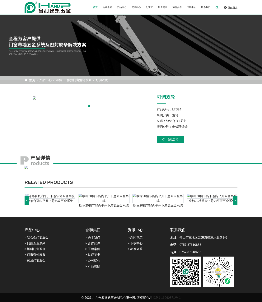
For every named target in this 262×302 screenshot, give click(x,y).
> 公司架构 (92, 260)
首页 (95, 7)
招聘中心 (191, 7)
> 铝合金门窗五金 (37, 237)
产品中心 (121, 7)
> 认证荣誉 (92, 254)
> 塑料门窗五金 (35, 249)
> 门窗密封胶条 (35, 254)
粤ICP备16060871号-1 (165, 297)
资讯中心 (136, 7)
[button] (89, 106)
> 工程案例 (92, 249)
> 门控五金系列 (35, 243)
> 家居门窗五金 (35, 260)
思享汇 (149, 7)
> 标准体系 (135, 249)
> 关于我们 (92, 237)
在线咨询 (172, 139)
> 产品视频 (92, 266)
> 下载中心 (135, 243)
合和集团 (107, 7)
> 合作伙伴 (92, 243)
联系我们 (205, 7)
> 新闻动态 (135, 237)
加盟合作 (177, 7)
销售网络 (162, 7)
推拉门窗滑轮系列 (78, 80)
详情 (59, 80)
